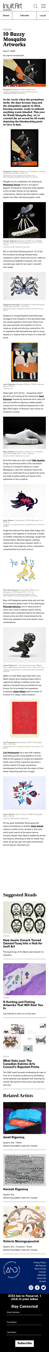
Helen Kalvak (37, 823)
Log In (43, 15)
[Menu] (43, 6)
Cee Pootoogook (11, 749)
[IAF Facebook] (37, 1284)
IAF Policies (41, 1262)
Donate (6, 15)
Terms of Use (40, 1265)
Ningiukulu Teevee (12, 184)
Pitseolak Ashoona (12, 604)
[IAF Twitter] (43, 1284)
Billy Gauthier (38, 459)
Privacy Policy (40, 1259)
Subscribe (24, 15)
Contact (42, 1269)
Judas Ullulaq (19, 689)
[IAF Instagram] (31, 1284)
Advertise (42, 1272)
